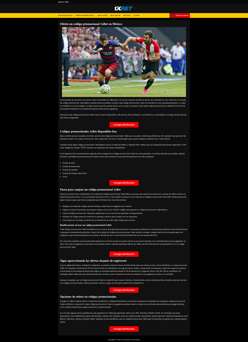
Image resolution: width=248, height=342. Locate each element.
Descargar (115, 15)
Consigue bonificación (124, 124)
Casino (136, 15)
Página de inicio (65, 15)
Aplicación (102, 15)
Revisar (126, 15)
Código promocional (84, 15)
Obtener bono (182, 15)
